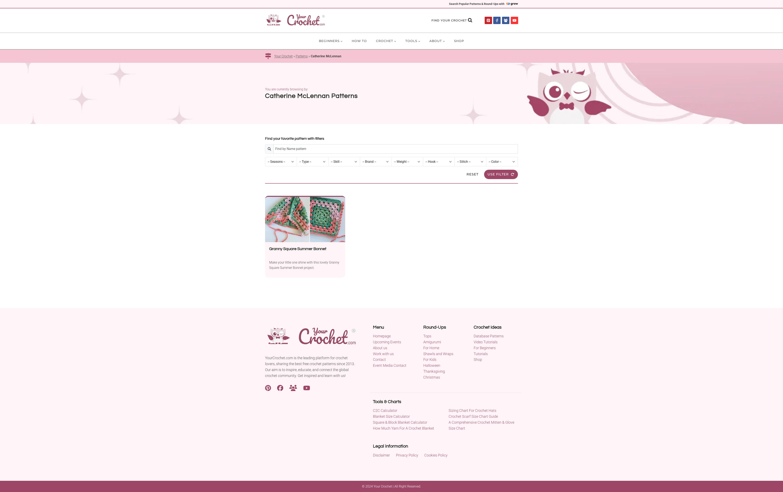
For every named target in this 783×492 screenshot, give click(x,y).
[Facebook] (497, 20)
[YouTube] (514, 20)
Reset (472, 174)
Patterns (302, 56)
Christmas (431, 377)
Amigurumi (432, 342)
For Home (431, 348)
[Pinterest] (488, 20)
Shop (459, 41)
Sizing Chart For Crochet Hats (472, 410)
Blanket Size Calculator (391, 416)
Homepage (382, 336)
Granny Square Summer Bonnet (297, 249)
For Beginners (485, 348)
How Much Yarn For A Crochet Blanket (403, 428)
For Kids (429, 359)
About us (380, 348)
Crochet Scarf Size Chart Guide (473, 416)
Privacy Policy (407, 455)
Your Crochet (283, 56)
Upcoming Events (387, 342)
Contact (379, 359)
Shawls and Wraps (438, 354)
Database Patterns (489, 336)
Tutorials (481, 354)
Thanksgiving (434, 371)
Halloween (431, 365)
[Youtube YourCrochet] (306, 388)
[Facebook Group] (505, 20)
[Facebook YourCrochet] (280, 388)
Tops (427, 336)
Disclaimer (381, 455)
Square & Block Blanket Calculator (400, 422)
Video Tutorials (486, 342)
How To (359, 41)
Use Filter (498, 174)
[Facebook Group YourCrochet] (293, 388)
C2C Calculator (385, 410)
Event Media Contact (389, 365)
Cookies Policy (436, 455)
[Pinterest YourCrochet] (268, 388)
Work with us (383, 354)
